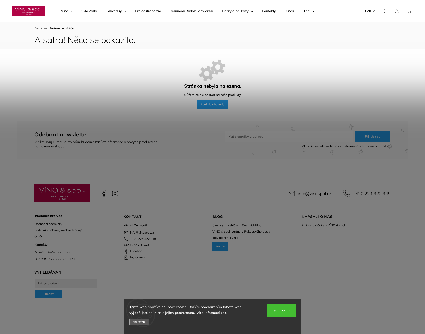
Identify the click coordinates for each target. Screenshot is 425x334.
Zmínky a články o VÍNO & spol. (324, 225)
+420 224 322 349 (372, 193)
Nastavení (139, 322)
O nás (38, 236)
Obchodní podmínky (48, 224)
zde (224, 313)
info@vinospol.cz (314, 193)
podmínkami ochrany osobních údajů (366, 146)
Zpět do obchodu (212, 104)
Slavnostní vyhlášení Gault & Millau (236, 225)
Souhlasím (281, 310)
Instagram (115, 193)
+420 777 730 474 (136, 245)
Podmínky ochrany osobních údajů (58, 230)
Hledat (49, 294)
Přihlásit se (372, 136)
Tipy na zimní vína (225, 238)
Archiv (220, 246)
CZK (368, 11)
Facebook (104, 193)
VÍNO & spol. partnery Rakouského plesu (241, 231)
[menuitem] (67, 11)
